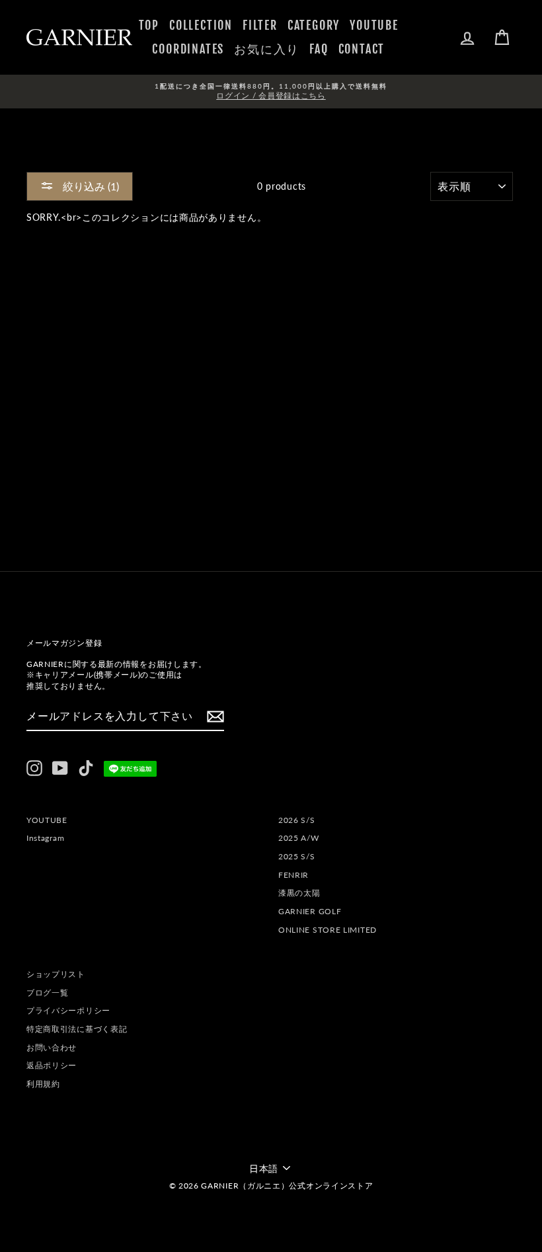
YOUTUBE (374, 25)
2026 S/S (296, 820)
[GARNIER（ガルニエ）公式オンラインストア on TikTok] (86, 768)
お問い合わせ (51, 1047)
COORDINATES (188, 49)
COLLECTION (201, 25)
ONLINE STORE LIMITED (327, 930)
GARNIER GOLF (309, 911)
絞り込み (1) (89, 186)
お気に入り (266, 49)
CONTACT (361, 49)
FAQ (318, 49)
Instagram (45, 838)
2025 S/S (296, 856)
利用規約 (43, 1084)
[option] (271, 91)
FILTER (260, 25)
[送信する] (215, 716)
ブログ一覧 (47, 993)
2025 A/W (298, 838)
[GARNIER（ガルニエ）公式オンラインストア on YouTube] (60, 768)
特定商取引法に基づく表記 (76, 1029)
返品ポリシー (51, 1065)
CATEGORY (314, 25)
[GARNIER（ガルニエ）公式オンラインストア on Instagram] (34, 768)
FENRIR (293, 875)
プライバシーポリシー (68, 1010)
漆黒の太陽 (299, 893)
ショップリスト (55, 974)
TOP (149, 25)
